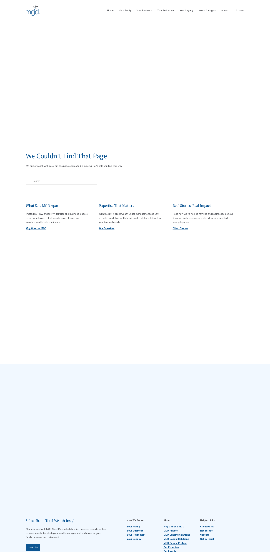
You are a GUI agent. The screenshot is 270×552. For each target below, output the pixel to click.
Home (110, 10)
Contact (240, 10)
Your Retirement (166, 10)
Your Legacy (186, 10)
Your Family (125, 10)
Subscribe (33, 547)
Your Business (144, 10)
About (224, 10)
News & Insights (207, 10)
